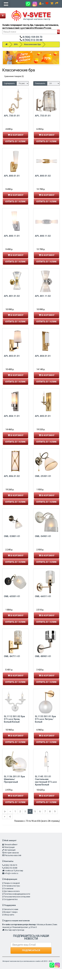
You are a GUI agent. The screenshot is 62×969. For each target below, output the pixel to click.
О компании (8, 888)
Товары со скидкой (12, 883)
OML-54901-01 (43, 536)
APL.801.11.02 (43, 296)
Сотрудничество (11, 899)
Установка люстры (12, 886)
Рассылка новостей (13, 855)
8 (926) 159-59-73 (32, 37)
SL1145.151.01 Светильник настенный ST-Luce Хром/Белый (46, 780)
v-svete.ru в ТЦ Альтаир (14, 870)
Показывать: (40, 83)
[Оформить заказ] (56, 4)
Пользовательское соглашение (17, 896)
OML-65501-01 (12, 596)
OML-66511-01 (43, 596)
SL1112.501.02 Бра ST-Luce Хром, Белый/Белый (14, 719)
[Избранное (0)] (46, 4)
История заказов (11, 853)
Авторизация (9, 850)
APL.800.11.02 (43, 236)
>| (10, 816)
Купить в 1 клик (15, 141)
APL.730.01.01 (12, 115)
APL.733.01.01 (43, 115)
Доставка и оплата (11, 891)
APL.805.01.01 (43, 416)
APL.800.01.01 (12, 175)
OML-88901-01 (43, 656)
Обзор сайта (9, 915)
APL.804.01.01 (43, 356)
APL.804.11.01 (12, 416)
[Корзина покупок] (51, 4)
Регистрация (9, 847)
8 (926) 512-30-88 (32, 40)
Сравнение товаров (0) (14, 76)
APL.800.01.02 (43, 175)
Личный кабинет (10, 844)
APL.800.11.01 (12, 236)
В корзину (16, 135)
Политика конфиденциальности (17, 894)
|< (5, 811)
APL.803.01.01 (12, 356)
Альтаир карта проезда (14, 930)
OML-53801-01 (12, 536)
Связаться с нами (11, 909)
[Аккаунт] (41, 4)
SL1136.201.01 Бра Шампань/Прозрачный (14, 779)
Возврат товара (10, 912)
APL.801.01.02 (12, 296)
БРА (16, 44)
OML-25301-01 (43, 476)
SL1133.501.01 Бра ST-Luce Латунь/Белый (45, 719)
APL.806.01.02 (12, 476)
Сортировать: (9, 83)
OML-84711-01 (12, 656)
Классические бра (32, 44)
